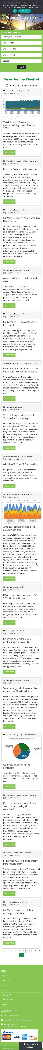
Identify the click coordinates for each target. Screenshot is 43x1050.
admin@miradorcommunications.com (18, 1020)
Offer (5, 985)
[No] (40, 7)
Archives (6, 990)
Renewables (32, 161)
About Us (6, 981)
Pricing (8, 456)
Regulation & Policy (25, 91)
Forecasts (15, 91)
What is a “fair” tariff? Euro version (20, 464)
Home (5, 976)
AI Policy (6, 1004)
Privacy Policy (8, 1000)
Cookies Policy (24, 11)
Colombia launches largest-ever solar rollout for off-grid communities (19, 806)
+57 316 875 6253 (11, 1016)
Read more (9, 152)
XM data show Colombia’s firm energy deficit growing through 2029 (19, 125)
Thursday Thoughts (30, 456)
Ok (15, 11)
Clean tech (9, 631)
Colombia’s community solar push (20, 169)
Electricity (9, 91)
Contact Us (7, 995)
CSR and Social (10, 161)
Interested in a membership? (31, 1046)
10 (21, 955)
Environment (10, 210)
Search (21, 67)
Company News (11, 270)
